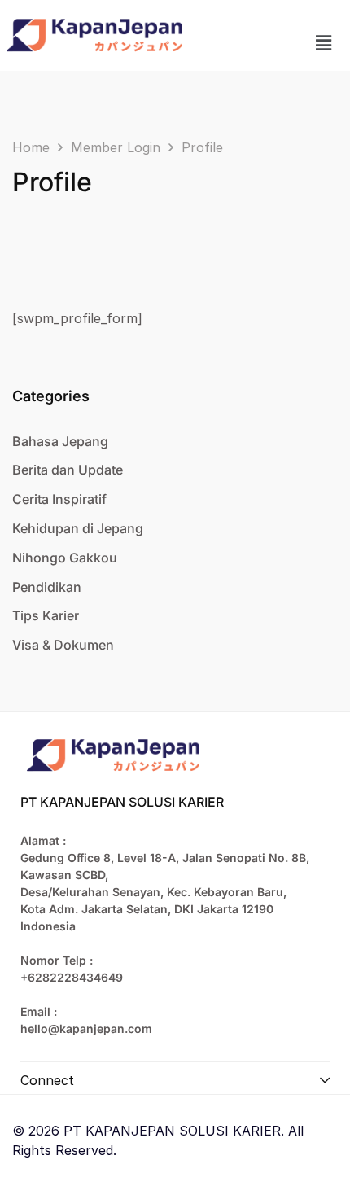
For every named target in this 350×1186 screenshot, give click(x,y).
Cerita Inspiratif (59, 499)
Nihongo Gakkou (64, 557)
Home (31, 147)
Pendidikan (46, 587)
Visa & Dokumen (63, 645)
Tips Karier (45, 615)
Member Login (115, 147)
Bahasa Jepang (60, 441)
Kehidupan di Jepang (77, 528)
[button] (324, 43)
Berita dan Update (67, 470)
